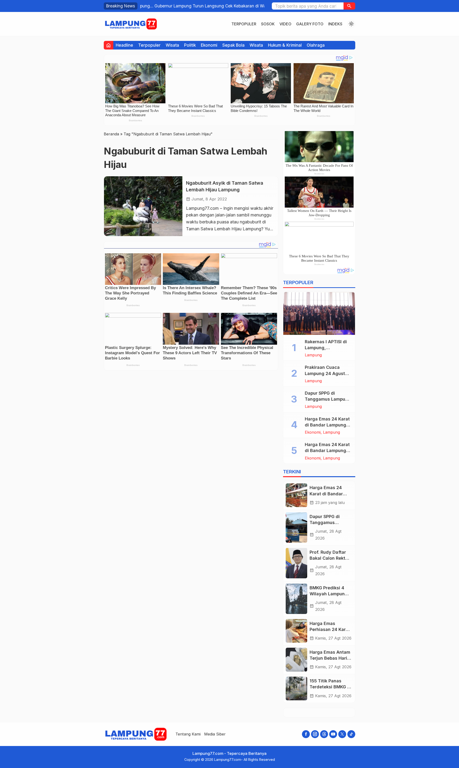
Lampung (313, 355)
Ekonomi (209, 45)
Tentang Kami (188, 734)
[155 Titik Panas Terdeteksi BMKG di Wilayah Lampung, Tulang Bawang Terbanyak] (296, 688)
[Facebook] (306, 734)
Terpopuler (243, 24)
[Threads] (324, 734)
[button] (349, 6)
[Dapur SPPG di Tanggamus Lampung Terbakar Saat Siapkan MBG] (296, 527)
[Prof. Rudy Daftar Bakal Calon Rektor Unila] (296, 563)
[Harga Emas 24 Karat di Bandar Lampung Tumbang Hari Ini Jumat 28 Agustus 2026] (296, 495)
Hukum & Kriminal (285, 45)
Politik (190, 45)
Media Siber (215, 734)
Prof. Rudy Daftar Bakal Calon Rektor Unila (330, 557)
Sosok (268, 24)
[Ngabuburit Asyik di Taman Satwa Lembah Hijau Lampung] (143, 206)
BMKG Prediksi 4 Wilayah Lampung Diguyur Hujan (329, 593)
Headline (124, 45)
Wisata (172, 45)
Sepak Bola (233, 45)
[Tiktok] (351, 734)
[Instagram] (315, 734)
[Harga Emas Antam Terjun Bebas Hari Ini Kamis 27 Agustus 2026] (296, 659)
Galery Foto (309, 24)
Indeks (335, 24)
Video (285, 24)
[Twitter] (342, 734)
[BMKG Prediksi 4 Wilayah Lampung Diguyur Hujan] (296, 598)
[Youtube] (333, 734)
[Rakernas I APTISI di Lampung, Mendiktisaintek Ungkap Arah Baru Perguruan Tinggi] (319, 313)
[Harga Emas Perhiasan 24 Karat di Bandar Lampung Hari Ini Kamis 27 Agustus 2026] (296, 631)
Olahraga (316, 45)
